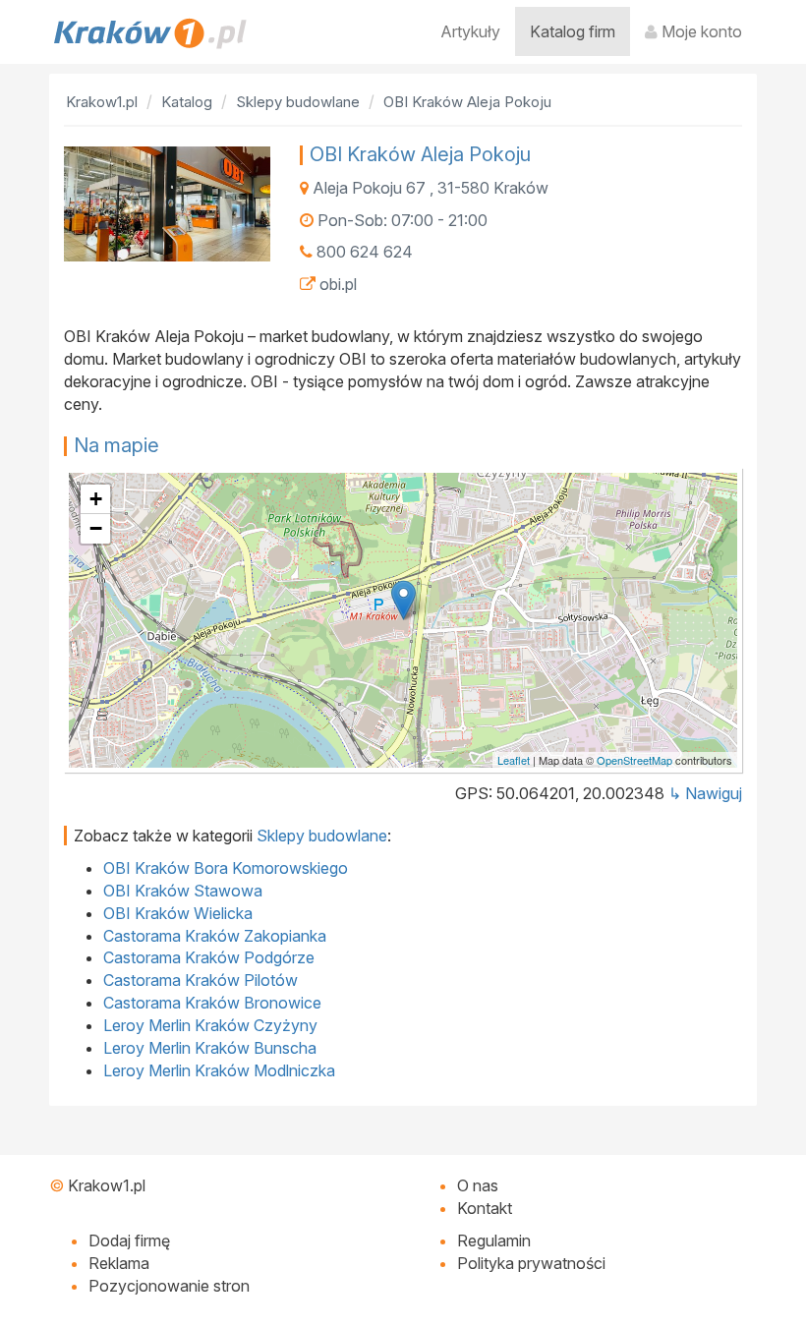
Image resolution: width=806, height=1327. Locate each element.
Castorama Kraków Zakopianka (214, 936)
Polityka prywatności (531, 1263)
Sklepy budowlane (322, 835)
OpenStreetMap (634, 760)
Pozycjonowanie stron (169, 1286)
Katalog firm (572, 31)
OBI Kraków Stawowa (182, 890)
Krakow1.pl (106, 1185)
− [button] (95, 528)
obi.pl (338, 284)
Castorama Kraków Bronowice (212, 1002)
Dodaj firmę (129, 1240)
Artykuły (470, 31)
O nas (477, 1185)
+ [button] (95, 499)
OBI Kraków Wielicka (178, 913)
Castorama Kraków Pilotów (200, 980)
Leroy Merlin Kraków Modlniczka (219, 1070)
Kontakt (484, 1208)
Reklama (118, 1263)
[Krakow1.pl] (150, 33)
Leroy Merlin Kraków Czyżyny (210, 1025)
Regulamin (494, 1240)
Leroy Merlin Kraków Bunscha (210, 1048)
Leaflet (513, 760)
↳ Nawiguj (705, 793)
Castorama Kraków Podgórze (209, 957)
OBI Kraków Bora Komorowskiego (225, 868)
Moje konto (700, 31)
